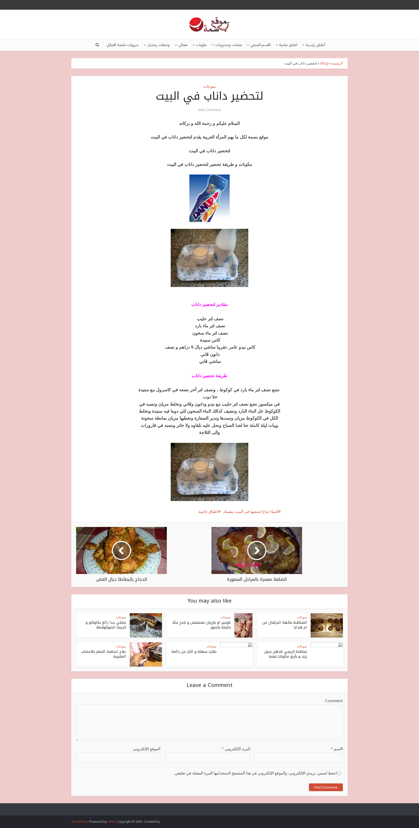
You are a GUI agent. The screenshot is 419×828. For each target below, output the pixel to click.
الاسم (337, 748)
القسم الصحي (260, 45)
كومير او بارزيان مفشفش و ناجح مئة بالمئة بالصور (201, 625)
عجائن (183, 45)
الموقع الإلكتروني (146, 748)
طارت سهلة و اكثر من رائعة (194, 651)
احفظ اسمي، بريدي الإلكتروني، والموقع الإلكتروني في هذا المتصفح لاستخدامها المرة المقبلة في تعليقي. (255, 773)
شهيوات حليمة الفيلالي (122, 45)
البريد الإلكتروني (236, 748)
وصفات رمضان (158, 45)
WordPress (80, 821)
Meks (112, 821)
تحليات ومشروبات (228, 45)
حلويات (201, 45)
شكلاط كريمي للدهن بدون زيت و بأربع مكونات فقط (285, 654)
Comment (334, 700)
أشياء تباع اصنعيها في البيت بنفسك (250, 511)
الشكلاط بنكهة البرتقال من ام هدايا (284, 625)
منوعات (209, 86)
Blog (324, 63)
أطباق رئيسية (315, 45)
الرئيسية (337, 63)
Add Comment (209, 110)
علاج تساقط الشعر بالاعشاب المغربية (103, 654)
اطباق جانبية (288, 45)
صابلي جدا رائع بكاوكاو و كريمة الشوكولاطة (106, 625)
